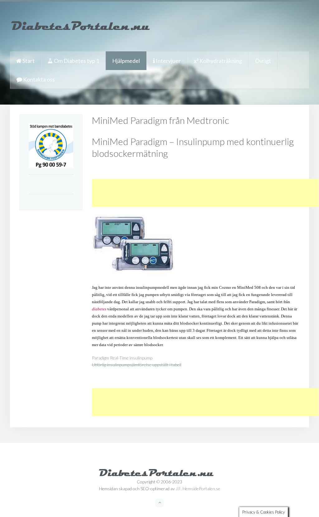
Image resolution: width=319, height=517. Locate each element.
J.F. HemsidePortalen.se (198, 488)
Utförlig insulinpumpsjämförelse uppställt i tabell (136, 364)
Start (28, 60)
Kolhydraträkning (220, 60)
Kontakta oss (38, 79)
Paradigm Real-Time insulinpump (122, 357)
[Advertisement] (205, 193)
